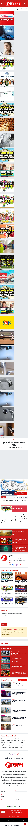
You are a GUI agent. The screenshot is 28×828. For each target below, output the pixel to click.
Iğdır (14, 439)
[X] (10, 754)
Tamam (25, 821)
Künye (3, 757)
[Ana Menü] (1, 4)
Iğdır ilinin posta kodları (7, 603)
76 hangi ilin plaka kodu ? (21, 593)
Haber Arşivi (5, 802)
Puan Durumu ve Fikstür (21, 794)
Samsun (9, 9)
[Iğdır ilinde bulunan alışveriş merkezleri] (21, 599)
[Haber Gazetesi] (13, 4)
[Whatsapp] (20, 754)
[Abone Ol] (23, 497)
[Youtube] (20, 565)
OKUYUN (20, 821)
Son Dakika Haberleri (20, 799)
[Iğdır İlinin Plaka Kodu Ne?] (14, 487)
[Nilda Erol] (4, 558)
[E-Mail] (10, 565)
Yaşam (22, 9)
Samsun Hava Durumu (21, 790)
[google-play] (17, 806)
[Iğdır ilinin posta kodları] (7, 599)
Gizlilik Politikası (13, 757)
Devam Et (10, 562)
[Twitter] (15, 565)
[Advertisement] (14, 465)
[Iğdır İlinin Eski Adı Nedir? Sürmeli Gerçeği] (7, 576)
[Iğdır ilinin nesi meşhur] (7, 588)
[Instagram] (17, 565)
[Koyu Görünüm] (24, 4)
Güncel (3, 9)
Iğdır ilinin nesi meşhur (6, 593)
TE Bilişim (17, 816)
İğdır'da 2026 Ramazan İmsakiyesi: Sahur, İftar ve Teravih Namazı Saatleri (21, 581)
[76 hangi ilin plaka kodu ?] (21, 588)
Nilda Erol (5, 500)
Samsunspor (15, 9)
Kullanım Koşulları (8, 758)
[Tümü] (26, 643)
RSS (4, 811)
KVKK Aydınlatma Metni (18, 758)
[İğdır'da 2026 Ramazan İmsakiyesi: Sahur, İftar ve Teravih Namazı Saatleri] (21, 576)
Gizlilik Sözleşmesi (21, 757)
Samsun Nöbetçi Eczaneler (5, 791)
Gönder (4, 624)
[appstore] (10, 806)
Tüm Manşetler (5, 799)
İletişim (7, 757)
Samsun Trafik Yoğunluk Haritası (7, 795)
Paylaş (4, 497)
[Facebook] (12, 565)
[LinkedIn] (15, 754)
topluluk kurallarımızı (13, 629)
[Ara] (26, 4)
